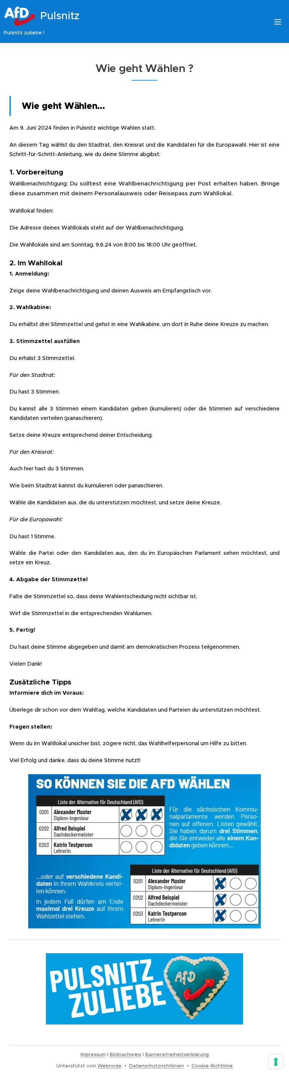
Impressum (93, 1054)
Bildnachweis (125, 1054)
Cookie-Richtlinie (212, 1066)
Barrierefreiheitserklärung (177, 1054)
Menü (277, 21)
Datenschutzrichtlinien (156, 1066)
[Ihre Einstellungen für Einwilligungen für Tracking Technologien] (276, 1062)
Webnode (109, 1066)
